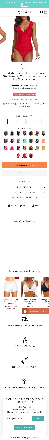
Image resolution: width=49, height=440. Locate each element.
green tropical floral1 (30, 140)
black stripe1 (24, 133)
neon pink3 (5, 148)
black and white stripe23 (43, 133)
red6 (12, 148)
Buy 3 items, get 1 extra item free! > (24, 99)
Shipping (16, 88)
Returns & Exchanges (24, 197)
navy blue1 (30, 133)
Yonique (20, 438)
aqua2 (24, 140)
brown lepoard (30, 155)
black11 (18, 133)
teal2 (5, 133)
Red (18, 155)
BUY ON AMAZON (24, 165)
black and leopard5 (12, 133)
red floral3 (24, 148)
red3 (24, 155)
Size (23, 116)
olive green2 (18, 140)
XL (29, 121)
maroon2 (30, 148)
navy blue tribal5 (37, 140)
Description (24, 187)
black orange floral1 (37, 133)
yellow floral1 (43, 148)
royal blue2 (18, 148)
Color (24, 128)
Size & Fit (24, 182)
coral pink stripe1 (43, 140)
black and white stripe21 (37, 148)
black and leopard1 (5, 140)
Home (24, 69)
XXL (37, 121)
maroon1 (12, 140)
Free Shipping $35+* (24, 192)
